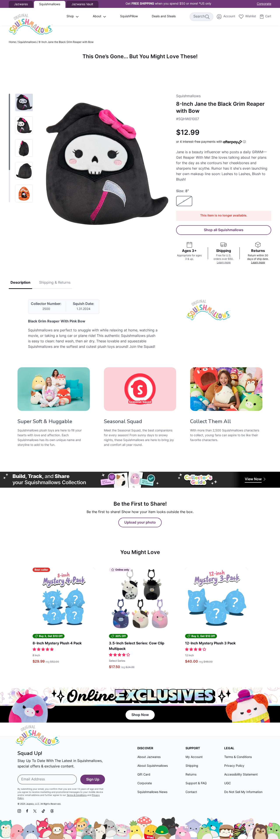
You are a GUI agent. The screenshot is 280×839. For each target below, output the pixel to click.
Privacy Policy (234, 766)
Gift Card (143, 774)
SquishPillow (129, 16)
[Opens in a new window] (19, 811)
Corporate (264, 4)
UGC (227, 783)
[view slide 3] (24, 148)
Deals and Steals (164, 16)
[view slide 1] (24, 102)
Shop (70, 16)
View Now (253, 479)
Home (12, 42)
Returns (191, 774)
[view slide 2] (24, 125)
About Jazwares (149, 757)
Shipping (192, 766)
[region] (140, 70)
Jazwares (21, 4)
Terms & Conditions (77, 795)
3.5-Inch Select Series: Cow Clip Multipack (136, 646)
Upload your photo (140, 522)
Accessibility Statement (241, 774)
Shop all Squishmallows (223, 230)
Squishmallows (27, 42)
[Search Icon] (207, 16)
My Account (194, 757)
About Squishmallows (152, 766)
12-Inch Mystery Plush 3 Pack (210, 643)
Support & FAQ (196, 783)
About (97, 16)
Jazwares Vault (82, 4)
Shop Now (140, 715)
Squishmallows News (152, 792)
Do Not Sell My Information (243, 792)
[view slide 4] (24, 170)
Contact (191, 792)
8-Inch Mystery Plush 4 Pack (57, 643)
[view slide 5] (24, 193)
